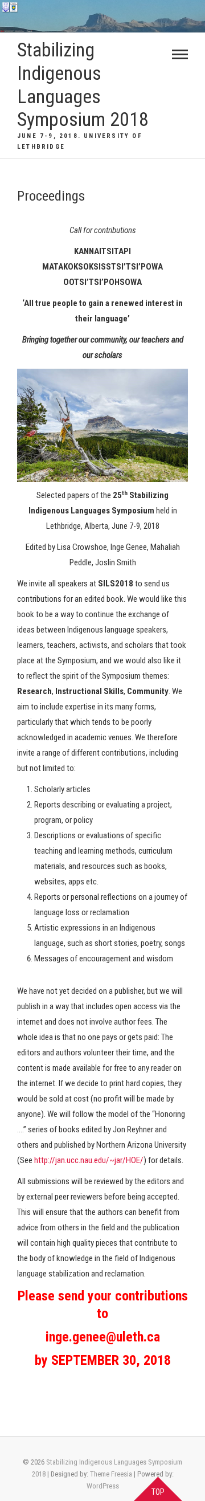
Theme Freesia (111, 1474)
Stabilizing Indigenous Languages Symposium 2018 (83, 84)
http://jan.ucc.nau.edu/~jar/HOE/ (89, 1160)
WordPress (103, 1486)
